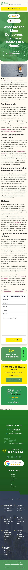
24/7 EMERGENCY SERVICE (15, 449)
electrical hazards (8, 81)
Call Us (7, 568)
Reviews (13, 483)
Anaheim (20, 518)
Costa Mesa (8, 505)
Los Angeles (8, 518)
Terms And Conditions (15, 564)
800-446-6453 (15, 452)
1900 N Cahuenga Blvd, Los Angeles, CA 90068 (14, 430)
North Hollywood (7, 531)
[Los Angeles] (2, 518)
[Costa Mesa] (2, 505)
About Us (13, 474)
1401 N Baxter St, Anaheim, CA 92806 (21, 521)
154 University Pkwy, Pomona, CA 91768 (21, 509)
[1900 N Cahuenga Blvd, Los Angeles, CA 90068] (7, 429)
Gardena (20, 531)
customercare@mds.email (15, 433)
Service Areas (14, 479)
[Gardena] (15, 530)
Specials (13, 481)
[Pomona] (15, 505)
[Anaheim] (15, 518)
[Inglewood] (2, 547)
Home (10, 52)
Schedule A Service (21, 568)
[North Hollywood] (2, 530)
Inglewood (7, 547)
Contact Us (13, 487)
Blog (12, 485)
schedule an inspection (10, 131)
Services (13, 476)
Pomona (19, 505)
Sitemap (21, 564)
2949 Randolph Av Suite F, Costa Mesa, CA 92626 (9, 509)
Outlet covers (18, 222)
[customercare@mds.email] (7, 434)
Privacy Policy (7, 564)
